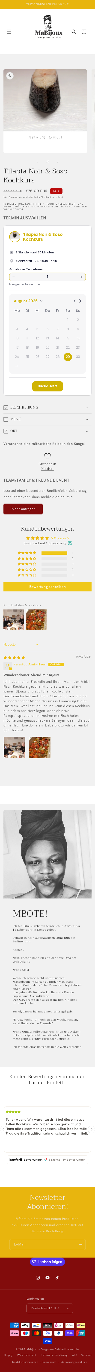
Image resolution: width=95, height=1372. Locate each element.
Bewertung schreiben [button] (47, 587)
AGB (74, 1355)
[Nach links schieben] (37, 162)
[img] (14, 658)
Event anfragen (23, 509)
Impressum (49, 1362)
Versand (23, 197)
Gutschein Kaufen (47, 466)
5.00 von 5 (60, 538)
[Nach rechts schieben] (58, 162)
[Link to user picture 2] (40, 747)
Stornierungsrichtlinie (74, 1362)
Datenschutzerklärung (54, 1355)
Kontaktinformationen (25, 1362)
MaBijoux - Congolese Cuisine (45, 1349)
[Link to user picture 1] (14, 747)
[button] (9, 32)
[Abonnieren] (80, 1244)
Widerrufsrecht (26, 1355)
